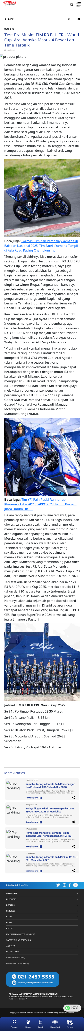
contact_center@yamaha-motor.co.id (35, 982)
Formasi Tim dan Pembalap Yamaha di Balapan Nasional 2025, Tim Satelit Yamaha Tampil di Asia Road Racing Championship (41, 245)
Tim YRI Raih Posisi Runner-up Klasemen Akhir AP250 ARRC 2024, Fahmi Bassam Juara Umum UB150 (40, 504)
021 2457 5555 (36, 977)
